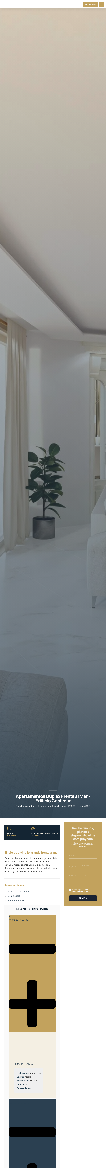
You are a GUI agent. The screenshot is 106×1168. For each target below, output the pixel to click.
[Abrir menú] (101, 4)
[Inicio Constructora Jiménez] (7, 4)
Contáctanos (90, 4)
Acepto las (80, 890)
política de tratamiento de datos (80, 890)
